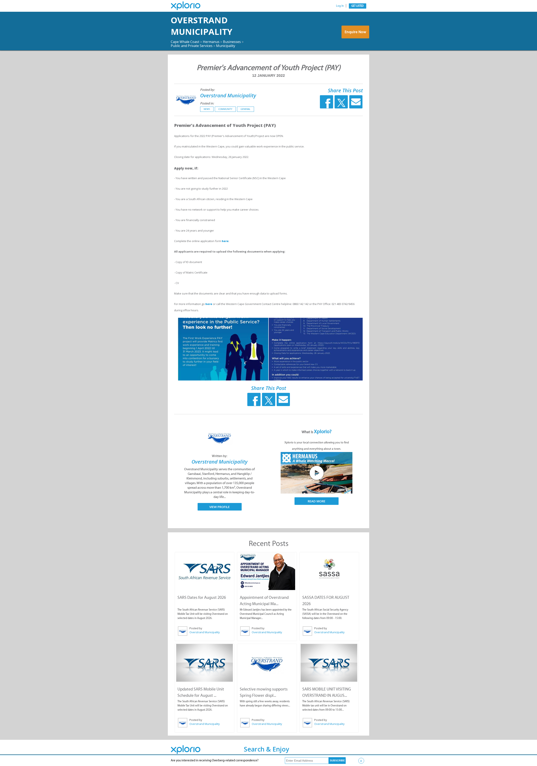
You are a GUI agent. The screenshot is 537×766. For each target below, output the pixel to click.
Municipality (225, 46)
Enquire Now (355, 32)
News (207, 109)
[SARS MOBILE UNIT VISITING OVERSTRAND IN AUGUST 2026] (329, 663)
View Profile (219, 507)
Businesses (232, 42)
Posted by (195, 628)
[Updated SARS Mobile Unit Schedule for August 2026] (204, 663)
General (245, 109)
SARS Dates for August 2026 (201, 597)
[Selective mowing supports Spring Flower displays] (266, 663)
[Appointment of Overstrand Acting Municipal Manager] (266, 571)
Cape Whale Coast (185, 42)
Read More (316, 501)
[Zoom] (221, 349)
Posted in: (207, 103)
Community (225, 109)
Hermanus (211, 42)
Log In (340, 6)
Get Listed (357, 5)
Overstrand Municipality (201, 25)
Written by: (219, 456)
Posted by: (207, 90)
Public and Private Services (191, 46)
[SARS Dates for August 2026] (204, 571)
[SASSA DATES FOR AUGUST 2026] (329, 569)
